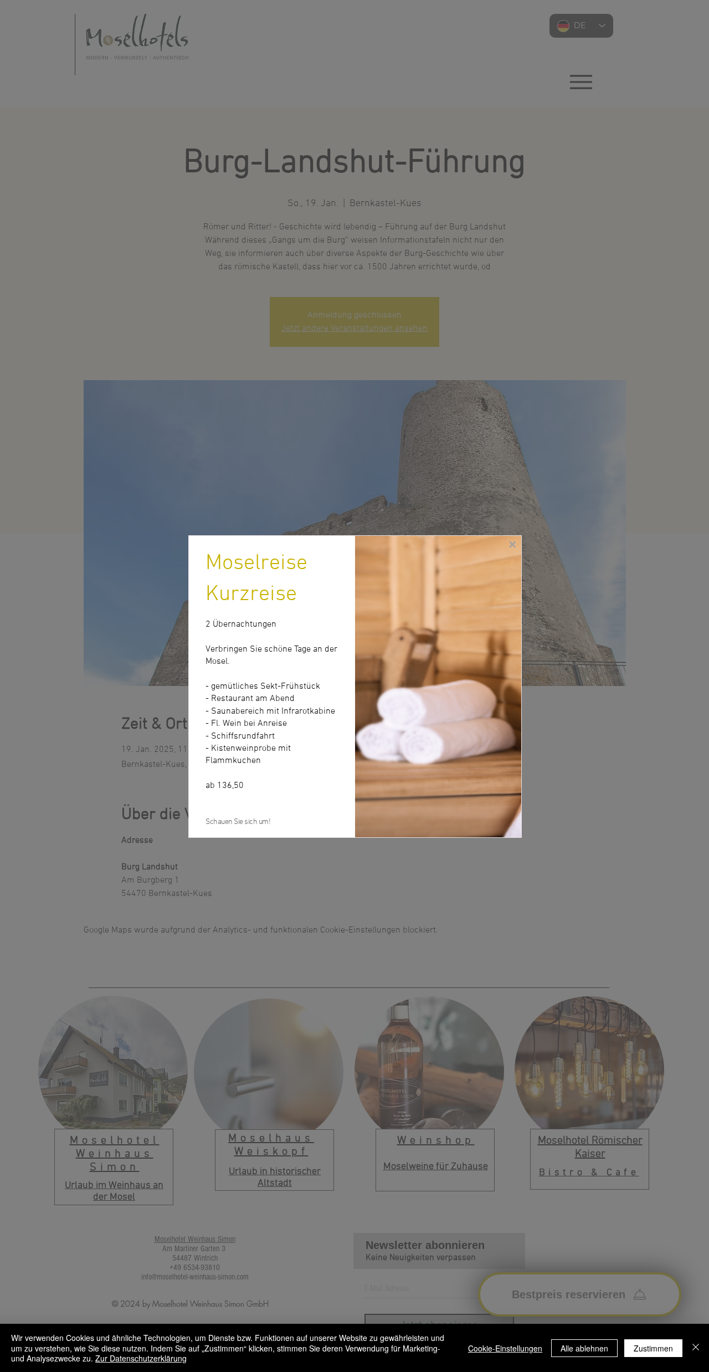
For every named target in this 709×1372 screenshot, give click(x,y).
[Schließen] (695, 1348)
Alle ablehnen (584, 1348)
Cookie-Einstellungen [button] (505, 1348)
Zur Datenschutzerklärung (141, 1358)
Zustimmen (653, 1348)
